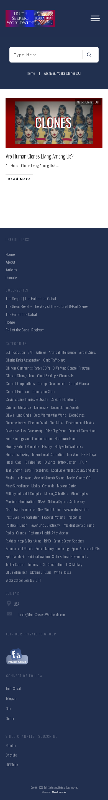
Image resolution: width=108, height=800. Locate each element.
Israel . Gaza (14, 462)
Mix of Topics (79, 493)
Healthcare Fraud (65, 438)
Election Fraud (37, 422)
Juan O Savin (14, 470)
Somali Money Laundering (52, 548)
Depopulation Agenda (65, 407)
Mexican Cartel (66, 486)
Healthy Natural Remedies (22, 446)
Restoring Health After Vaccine (48, 533)
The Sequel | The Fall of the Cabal (31, 299)
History (47, 446)
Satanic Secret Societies (69, 541)
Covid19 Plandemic (63, 399)
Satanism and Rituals (19, 548)
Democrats (41, 407)
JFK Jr (83, 462)
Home (10, 322)
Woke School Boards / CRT (23, 580)
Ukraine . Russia (40, 572)
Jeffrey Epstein (67, 462)
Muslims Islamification (20, 501)
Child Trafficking (54, 360)
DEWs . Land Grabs (18, 415)
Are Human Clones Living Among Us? (40, 156)
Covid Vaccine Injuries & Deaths (27, 399)
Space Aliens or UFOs (85, 548)
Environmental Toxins (80, 422)
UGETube (12, 764)
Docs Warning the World (50, 415)
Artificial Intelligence (62, 352)
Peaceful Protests (53, 517)
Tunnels (33, 564)
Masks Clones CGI (88, 102)
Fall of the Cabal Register (25, 330)
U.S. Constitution (51, 564)
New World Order (49, 509)
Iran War (72, 454)
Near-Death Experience (20, 509)
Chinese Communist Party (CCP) (28, 368)
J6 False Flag (32, 462)
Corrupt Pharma (78, 383)
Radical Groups (16, 533)
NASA (41, 501)
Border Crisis (87, 352)
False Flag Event (55, 430)
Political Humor (16, 525)
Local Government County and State (74, 470)
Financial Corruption (82, 430)
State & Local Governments (70, 556)
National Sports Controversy (66, 501)
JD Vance (49, 462)
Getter (10, 718)
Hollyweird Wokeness (69, 446)
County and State (43, 391)
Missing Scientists (56, 493)
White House (62, 572)
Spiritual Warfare (39, 556)
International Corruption (48, 454)
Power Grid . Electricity (44, 525)
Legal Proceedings (36, 470)
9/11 (30, 352)
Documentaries (15, 422)
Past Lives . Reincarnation (22, 517)
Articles (41, 352)
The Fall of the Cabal (21, 314)
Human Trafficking (17, 454)
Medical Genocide (42, 486)
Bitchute (11, 755)
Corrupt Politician (18, 391)
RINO (47, 541)
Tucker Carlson (15, 564)
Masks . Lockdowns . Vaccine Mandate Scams (35, 477)
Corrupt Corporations (20, 383)
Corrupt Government (51, 383)
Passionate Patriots (76, 509)
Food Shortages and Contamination (29, 438)
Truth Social (13, 688)
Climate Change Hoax (20, 375)
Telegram (11, 698)
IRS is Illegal (89, 454)
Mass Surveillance (17, 486)
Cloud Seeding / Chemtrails (55, 375)
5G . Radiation (15, 352)
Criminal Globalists (18, 407)
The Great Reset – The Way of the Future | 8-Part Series (47, 306)
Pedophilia (74, 517)
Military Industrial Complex (24, 493)
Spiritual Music (15, 556)
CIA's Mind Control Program (71, 368)
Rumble (11, 745)
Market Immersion (59, 792)
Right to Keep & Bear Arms (23, 541)
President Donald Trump (78, 525)
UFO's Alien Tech (16, 572)
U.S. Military (74, 564)
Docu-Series (76, 415)
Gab (8, 708)
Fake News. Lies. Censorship (24, 430)
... (57, 165)
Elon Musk (56, 422)
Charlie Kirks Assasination (23, 360)
